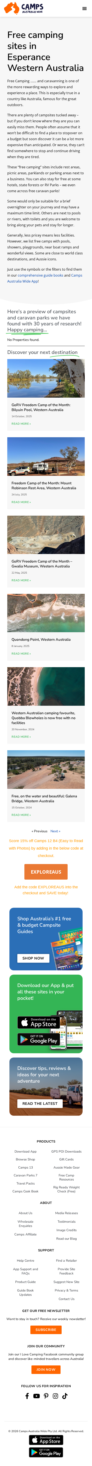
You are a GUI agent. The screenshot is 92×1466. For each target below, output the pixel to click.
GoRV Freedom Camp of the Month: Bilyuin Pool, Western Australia (41, 407)
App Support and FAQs (25, 1271)
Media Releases (66, 1213)
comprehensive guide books (40, 275)
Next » (55, 831)
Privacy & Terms (66, 1290)
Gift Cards (66, 1159)
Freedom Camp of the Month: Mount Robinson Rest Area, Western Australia (44, 486)
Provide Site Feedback (66, 1271)
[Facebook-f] (27, 1396)
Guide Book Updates (25, 1292)
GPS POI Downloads (66, 1151)
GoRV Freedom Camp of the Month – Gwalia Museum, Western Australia (42, 564)
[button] (84, 8)
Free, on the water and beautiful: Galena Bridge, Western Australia (44, 799)
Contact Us (66, 1299)
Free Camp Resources (66, 1177)
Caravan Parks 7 (25, 1175)
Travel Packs (25, 1183)
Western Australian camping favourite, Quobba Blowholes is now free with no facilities (44, 718)
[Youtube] (36, 1396)
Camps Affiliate (25, 1234)
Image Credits (66, 1230)
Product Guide (25, 1282)
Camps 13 (25, 1167)
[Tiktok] (65, 1396)
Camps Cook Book (25, 1191)
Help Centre (25, 1260)
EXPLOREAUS (46, 872)
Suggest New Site (66, 1282)
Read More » (21, 424)
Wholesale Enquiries (25, 1223)
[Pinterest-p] (46, 1396)
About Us (25, 1213)
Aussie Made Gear (66, 1167)
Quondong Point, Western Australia (41, 639)
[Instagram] (55, 1396)
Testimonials (67, 1221)
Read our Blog (66, 1239)
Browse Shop (25, 1159)
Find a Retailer (66, 1260)
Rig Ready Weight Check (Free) (66, 1189)
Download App (26, 1151)
